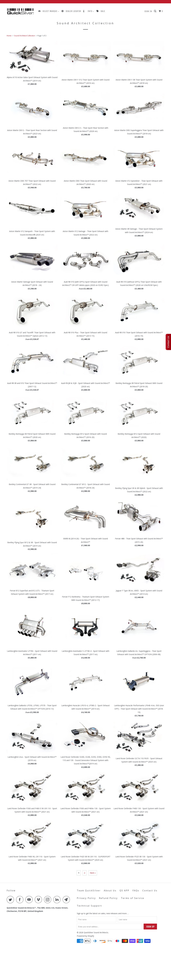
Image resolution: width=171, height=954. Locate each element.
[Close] (114, 433)
